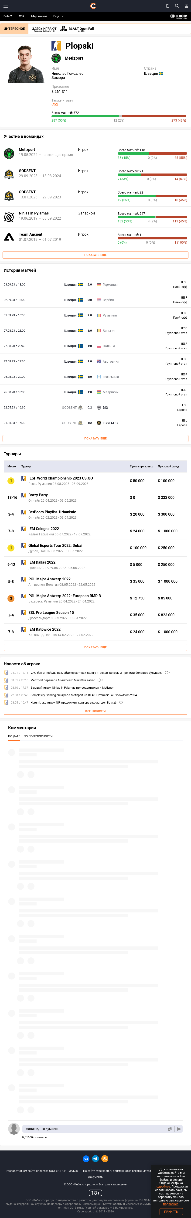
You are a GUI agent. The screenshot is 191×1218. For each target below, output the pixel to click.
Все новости (95, 711)
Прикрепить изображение (169, 1129)
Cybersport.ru (85, 1211)
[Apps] (167, 6)
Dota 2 (7, 16)
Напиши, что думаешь (42, 1129)
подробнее (162, 1186)
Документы (95, 1177)
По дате (14, 736)
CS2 (21, 16)
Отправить (179, 1129)
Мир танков (39, 16)
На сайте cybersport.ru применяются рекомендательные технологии (128, 1171)
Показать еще (95, 255)
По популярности (38, 736)
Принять (171, 1211)
